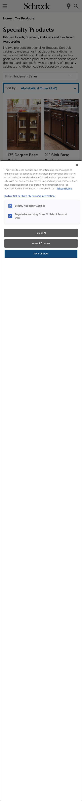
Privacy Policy (64, 188)
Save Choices (41, 253)
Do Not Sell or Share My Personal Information (29, 196)
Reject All (41, 233)
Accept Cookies (41, 243)
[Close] (77, 165)
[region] (41, 480)
